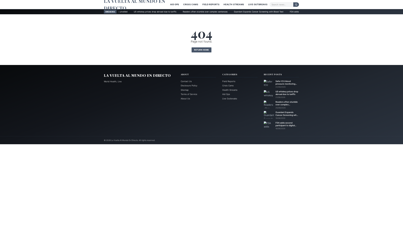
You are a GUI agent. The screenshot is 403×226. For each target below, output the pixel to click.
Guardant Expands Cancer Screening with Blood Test (240, 12)
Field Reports (211, 4)
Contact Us (186, 81)
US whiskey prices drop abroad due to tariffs (137, 12)
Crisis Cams (190, 4)
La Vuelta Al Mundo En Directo (137, 75)
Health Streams (234, 4)
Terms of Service (189, 94)
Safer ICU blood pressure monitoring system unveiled (285, 82)
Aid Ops (174, 4)
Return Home (201, 50)
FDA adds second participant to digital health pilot (295, 12)
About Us (185, 98)
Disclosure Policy (189, 85)
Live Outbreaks (257, 4)
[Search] (296, 4)
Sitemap (185, 90)
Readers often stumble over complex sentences (187, 12)
